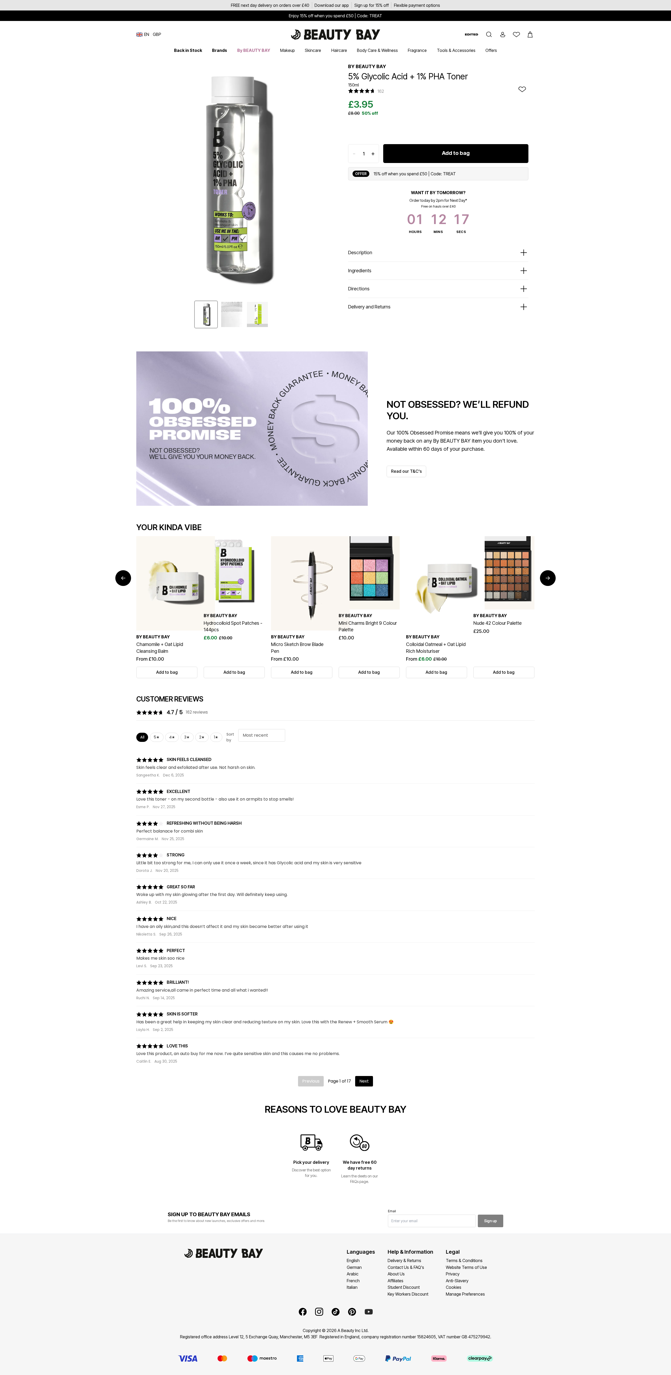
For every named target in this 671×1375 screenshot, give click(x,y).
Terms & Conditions (464, 1260)
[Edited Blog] (471, 34)
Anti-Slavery (457, 1280)
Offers (491, 50)
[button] (489, 35)
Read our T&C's (406, 471)
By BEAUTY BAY (253, 50)
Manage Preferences (465, 1294)
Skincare (313, 50)
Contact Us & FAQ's (406, 1267)
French (353, 1280)
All (142, 737)
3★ (187, 737)
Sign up (490, 1221)
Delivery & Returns (404, 1260)
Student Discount (404, 1287)
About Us (396, 1273)
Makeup (287, 50)
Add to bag (456, 153)
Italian (352, 1287)
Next (364, 1081)
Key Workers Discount (408, 1294)
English (353, 1260)
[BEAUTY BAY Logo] (335, 34)
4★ (172, 737)
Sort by (230, 737)
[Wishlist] (516, 35)
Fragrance (417, 50)
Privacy (452, 1273)
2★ (202, 737)
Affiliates (395, 1280)
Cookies (453, 1287)
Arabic (353, 1273)
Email (392, 1211)
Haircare (339, 50)
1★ (216, 737)
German (354, 1267)
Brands (219, 50)
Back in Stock (188, 50)
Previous (311, 1081)
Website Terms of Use (466, 1267)
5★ (157, 737)
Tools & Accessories (456, 50)
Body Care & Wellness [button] (377, 50)
